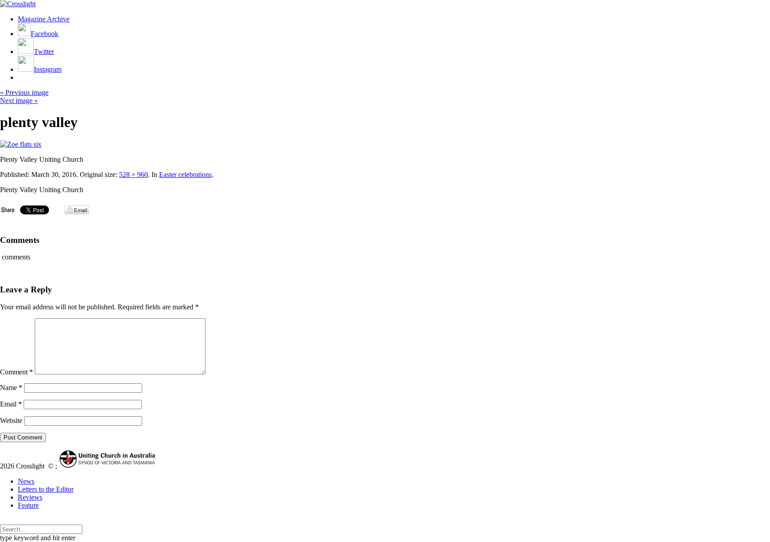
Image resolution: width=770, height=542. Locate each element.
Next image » (19, 100)
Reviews (30, 497)
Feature (28, 505)
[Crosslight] (18, 4)
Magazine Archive (44, 19)
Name (11, 387)
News (26, 481)
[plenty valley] (20, 144)
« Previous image (24, 92)
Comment (16, 372)
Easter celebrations (185, 174)
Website (11, 420)
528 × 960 (133, 174)
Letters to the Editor (46, 489)
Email (11, 404)
